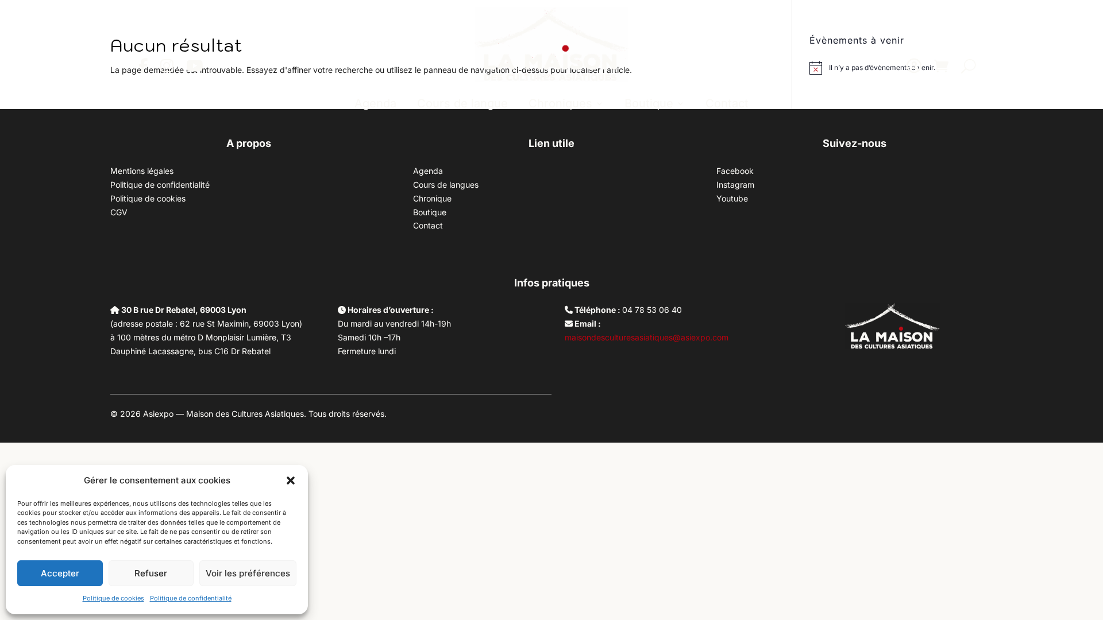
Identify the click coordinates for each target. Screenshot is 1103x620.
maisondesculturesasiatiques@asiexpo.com (646, 337)
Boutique (648, 103)
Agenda (375, 103)
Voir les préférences (248, 573)
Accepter (60, 573)
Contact (727, 103)
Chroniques (560, 103)
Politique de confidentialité (191, 598)
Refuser (150, 573)
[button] (290, 480)
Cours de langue (462, 103)
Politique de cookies (113, 598)
